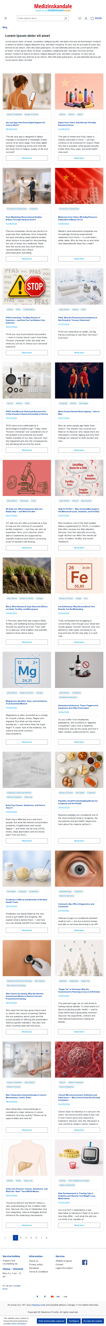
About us (33, 1261)
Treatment (76, 693)
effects (71, 114)
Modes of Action (31, 114)
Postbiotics (33, 891)
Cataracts (78, 891)
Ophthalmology (65, 891)
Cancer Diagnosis (66, 1087)
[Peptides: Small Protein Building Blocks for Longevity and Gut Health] (79, 770)
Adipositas (74, 981)
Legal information (64, 1268)
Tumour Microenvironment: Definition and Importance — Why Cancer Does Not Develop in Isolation (79, 1097)
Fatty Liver (28, 1181)
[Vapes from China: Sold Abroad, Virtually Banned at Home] (79, 92)
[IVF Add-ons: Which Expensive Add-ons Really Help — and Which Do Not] (27, 478)
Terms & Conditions (38, 1271)
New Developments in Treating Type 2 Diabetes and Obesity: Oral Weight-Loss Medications (76, 1196)
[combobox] (40, 18)
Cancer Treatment (14, 114)
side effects (64, 309)
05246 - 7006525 (13, 1269)
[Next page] (41, 1238)
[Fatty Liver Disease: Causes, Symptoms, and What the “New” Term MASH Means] (27, 1158)
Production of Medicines (16, 209)
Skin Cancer (40, 981)
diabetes (62, 981)
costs (33, 501)
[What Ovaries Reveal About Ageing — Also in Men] (79, 380)
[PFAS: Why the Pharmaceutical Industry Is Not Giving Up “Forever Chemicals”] (79, 287)
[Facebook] (84, 1256)
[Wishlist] (80, 18)
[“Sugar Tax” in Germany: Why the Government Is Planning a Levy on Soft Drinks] (79, 958)
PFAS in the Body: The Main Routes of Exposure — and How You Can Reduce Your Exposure (25, 320)
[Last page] (46, 1238)
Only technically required (51, 1321)
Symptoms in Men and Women (19, 793)
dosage (39, 598)
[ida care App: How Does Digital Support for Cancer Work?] (27, 92)
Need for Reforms (66, 896)
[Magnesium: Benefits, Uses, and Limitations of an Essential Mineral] (27, 670)
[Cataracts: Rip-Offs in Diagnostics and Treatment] (79, 869)
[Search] (66, 18)
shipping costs (38, 1305)
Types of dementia (66, 1185)
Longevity (63, 403)
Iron (85, 598)
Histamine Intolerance (68, 697)
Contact (59, 1264)
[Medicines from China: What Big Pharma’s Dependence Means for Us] (79, 186)
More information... (19, 1324)
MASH (18, 1181)
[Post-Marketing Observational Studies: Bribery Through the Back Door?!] (27, 186)
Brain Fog (28, 797)
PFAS (18, 309)
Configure (74, 1321)
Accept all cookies (92, 1321)
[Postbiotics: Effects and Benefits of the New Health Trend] (27, 869)
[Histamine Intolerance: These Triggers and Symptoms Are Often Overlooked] (79, 670)
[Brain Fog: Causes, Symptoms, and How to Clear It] (27, 770)
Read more (27, 158)
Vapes (80, 114)
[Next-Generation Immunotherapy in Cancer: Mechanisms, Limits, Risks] (27, 1060)
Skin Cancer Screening (16, 985)
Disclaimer (34, 1268)
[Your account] (86, 18)
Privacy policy (36, 1264)
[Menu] (6, 18)
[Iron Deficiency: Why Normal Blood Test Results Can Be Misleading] (79, 576)
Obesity (62, 1181)
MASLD (10, 1181)
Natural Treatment (14, 797)
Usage (78, 598)
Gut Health (80, 793)
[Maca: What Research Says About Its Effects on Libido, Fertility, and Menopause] (27, 576)
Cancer (62, 114)
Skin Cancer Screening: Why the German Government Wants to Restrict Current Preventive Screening (24, 996)
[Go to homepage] (53, 7)
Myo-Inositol (86, 501)
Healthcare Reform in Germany (19, 981)
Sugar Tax (85, 981)
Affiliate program (64, 1261)
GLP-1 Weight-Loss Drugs (79, 1181)
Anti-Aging (83, 403)
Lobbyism (33, 209)
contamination (29, 309)
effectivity (24, 501)
